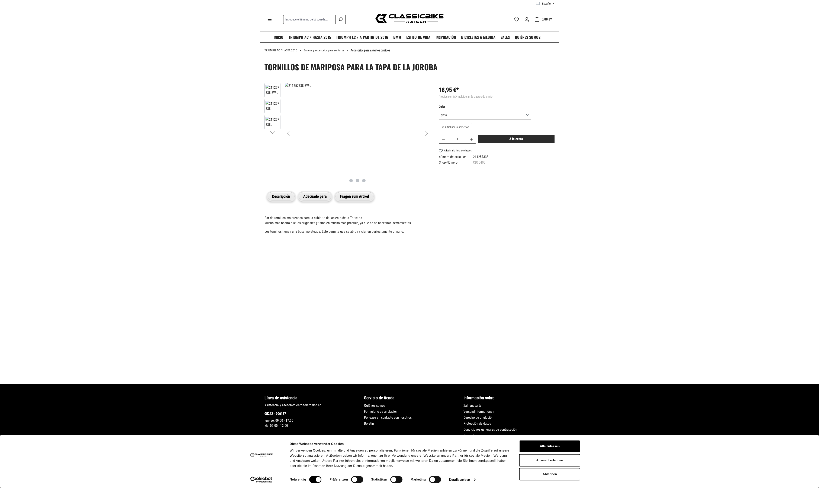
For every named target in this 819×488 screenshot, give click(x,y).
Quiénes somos (374, 406)
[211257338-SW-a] (357, 85)
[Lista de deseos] (516, 19)
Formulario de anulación (381, 412)
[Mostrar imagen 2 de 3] (357, 180)
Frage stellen (284, 363)
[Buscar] (340, 19)
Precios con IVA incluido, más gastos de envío (465, 96)
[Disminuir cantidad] (443, 139)
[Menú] (269, 19)
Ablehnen (550, 474)
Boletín (369, 423)
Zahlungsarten (473, 406)
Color (442, 106)
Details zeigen (459, 479)
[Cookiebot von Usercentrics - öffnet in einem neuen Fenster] (261, 479)
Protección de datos (477, 423)
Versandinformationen (478, 412)
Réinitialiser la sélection (455, 127)
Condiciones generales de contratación (490, 429)
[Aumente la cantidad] (471, 139)
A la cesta (516, 139)
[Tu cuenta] (527, 19)
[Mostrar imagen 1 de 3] (351, 180)
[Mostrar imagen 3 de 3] (364, 180)
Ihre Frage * (275, 300)
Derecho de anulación (478, 417)
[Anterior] (288, 133)
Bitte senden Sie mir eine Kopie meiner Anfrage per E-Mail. (312, 343)
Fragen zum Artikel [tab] (354, 196)
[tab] (281, 196)
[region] (347, 133)
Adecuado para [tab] (315, 196)
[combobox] (309, 19)
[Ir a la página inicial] (409, 18)
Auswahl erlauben (549, 460)
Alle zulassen (550, 446)
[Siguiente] (427, 133)
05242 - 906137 (275, 414)
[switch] (357, 479)
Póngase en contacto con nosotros (388, 417)
